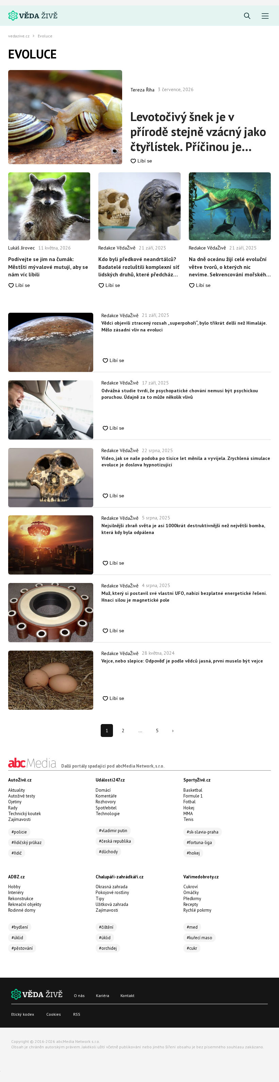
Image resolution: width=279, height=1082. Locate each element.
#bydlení (20, 927)
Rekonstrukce (20, 898)
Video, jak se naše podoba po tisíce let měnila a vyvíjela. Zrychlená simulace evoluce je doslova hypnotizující (185, 461)
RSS (76, 1014)
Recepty (190, 904)
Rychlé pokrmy (197, 910)
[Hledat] (247, 16)
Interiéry (15, 892)
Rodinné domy (21, 910)
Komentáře (106, 796)
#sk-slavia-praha (202, 832)
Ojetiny (14, 802)
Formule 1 (193, 796)
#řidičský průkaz (27, 842)
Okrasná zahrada (112, 887)
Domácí (103, 790)
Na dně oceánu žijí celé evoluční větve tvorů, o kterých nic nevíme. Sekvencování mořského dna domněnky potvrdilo (229, 267)
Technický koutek (24, 814)
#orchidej (108, 948)
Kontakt (127, 995)
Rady (12, 808)
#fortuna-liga (199, 842)
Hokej (188, 808)
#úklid (17, 938)
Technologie (108, 814)
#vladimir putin (113, 831)
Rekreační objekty (24, 904)
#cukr (192, 948)
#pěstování (22, 948)
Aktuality (16, 790)
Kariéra (102, 995)
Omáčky (191, 892)
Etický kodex (22, 1014)
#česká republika (115, 841)
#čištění (106, 927)
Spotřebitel (106, 808)
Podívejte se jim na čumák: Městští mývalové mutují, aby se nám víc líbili (48, 267)
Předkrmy (192, 898)
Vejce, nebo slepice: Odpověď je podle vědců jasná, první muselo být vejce (182, 661)
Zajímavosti (19, 819)
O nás (79, 995)
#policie (19, 832)
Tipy (100, 898)
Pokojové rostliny (112, 892)
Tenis (188, 819)
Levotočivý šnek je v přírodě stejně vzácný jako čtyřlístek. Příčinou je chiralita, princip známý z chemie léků (198, 131)
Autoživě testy (21, 796)
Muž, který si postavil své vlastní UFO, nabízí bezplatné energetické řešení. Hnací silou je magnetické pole (183, 596)
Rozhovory (106, 802)
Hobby (14, 887)
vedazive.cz (19, 36)
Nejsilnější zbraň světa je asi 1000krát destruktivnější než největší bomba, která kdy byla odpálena (183, 528)
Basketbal (192, 790)
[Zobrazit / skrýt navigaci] (265, 16)
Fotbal (189, 802)
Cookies (53, 1014)
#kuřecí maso (199, 938)
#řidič (17, 853)
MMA (188, 814)
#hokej (193, 853)
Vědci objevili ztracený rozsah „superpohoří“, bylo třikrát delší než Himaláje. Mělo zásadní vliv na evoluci (183, 326)
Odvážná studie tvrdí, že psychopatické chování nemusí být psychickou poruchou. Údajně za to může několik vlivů (179, 394)
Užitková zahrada (112, 904)
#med (192, 927)
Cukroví (190, 887)
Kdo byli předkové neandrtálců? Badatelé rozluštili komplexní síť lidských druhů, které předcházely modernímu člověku (139, 267)
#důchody (108, 852)
